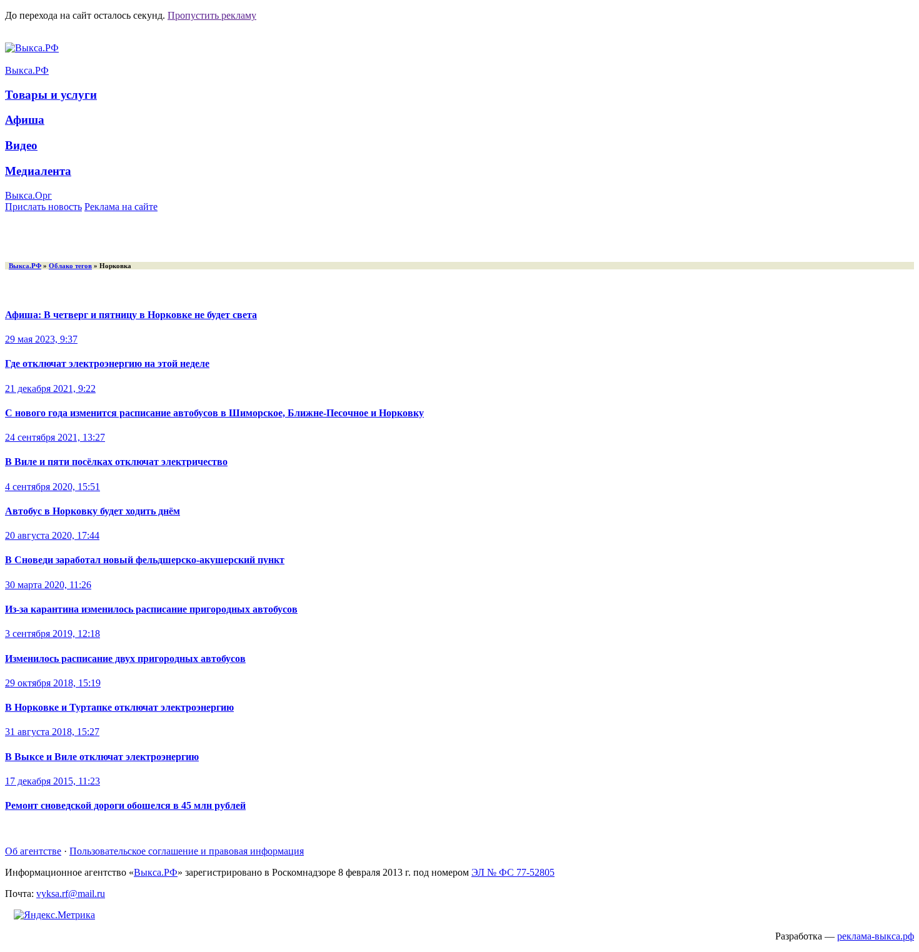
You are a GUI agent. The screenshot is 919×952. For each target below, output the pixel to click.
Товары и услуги (51, 94)
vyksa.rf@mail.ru (70, 893)
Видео (21, 145)
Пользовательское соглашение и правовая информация (186, 851)
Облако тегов (70, 265)
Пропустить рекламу (212, 15)
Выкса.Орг (28, 195)
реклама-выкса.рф (875, 936)
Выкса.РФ (27, 70)
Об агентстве (33, 851)
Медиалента (38, 171)
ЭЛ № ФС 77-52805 (513, 872)
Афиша (24, 119)
